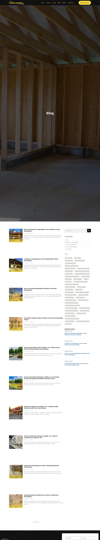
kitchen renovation (80, 297)
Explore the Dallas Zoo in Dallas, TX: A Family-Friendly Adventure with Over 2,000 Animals (41, 407)
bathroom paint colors (70, 263)
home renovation (69, 289)
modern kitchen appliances (71, 310)
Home (43, 2)
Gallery (64, 2)
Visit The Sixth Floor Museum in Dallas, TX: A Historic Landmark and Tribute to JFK (41, 436)
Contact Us (70, 2)
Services (49, 2)
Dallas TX (86, 279)
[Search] (89, 230)
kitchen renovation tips (70, 300)
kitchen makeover (69, 297)
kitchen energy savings (70, 295)
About (54, 2)
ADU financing (68, 258)
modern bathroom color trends (72, 305)
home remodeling (81, 287)
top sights (68, 249)
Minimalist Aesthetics (83, 300)
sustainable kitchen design (82, 321)
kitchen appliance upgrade (82, 292)
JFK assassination (69, 292)
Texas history (68, 324)
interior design (78, 289)
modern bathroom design (71, 308)
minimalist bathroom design (71, 302)
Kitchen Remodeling (71, 246)
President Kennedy (84, 310)
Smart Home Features (70, 316)
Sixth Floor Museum (70, 313)
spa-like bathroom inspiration (72, 318)
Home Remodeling (71, 244)
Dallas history (68, 279)
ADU (67, 240)
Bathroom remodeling (72, 242)
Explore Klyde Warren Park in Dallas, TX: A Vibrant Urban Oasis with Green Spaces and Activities (42, 348)
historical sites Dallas (70, 287)
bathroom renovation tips (83, 268)
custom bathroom (85, 276)
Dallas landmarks (78, 279)
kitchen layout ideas (83, 295)
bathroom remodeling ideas (71, 266)
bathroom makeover (80, 260)
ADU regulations (69, 260)
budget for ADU (69, 273)
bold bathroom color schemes (82, 271)
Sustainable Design (69, 321)
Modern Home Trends (84, 308)
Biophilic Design (69, 271)
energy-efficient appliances (71, 284)
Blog (59, 2)
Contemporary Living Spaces (72, 276)
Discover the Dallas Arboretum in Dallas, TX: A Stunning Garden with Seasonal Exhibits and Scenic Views (41, 377)
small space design (81, 313)
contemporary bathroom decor (82, 273)
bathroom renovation (70, 268)
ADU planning (77, 258)
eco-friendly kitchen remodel (80, 281)
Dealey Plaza (68, 281)
